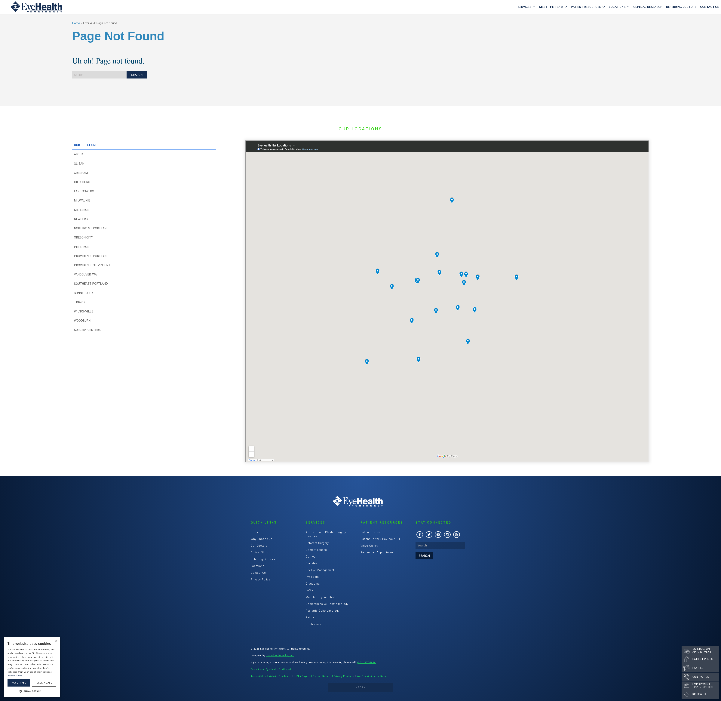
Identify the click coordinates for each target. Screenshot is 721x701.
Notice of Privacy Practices (338, 676)
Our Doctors (259, 545)
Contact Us (709, 7)
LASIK (310, 590)
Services (524, 7)
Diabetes (311, 563)
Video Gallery (369, 545)
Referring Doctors (681, 7)
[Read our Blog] (456, 534)
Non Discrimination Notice (372, 676)
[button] (32, 691)
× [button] (55, 640)
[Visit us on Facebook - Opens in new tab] (420, 534)
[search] (137, 74)
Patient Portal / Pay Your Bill (380, 539)
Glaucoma (313, 583)
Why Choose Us (261, 539)
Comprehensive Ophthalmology (327, 604)
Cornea (310, 556)
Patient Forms (370, 532)
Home (76, 23)
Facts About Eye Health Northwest (271, 669)
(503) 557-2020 (366, 662)
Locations (617, 7)
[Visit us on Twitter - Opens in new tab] (429, 534)
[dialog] (32, 667)
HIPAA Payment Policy (307, 676)
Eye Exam (312, 577)
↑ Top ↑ (360, 687)
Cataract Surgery (317, 543)
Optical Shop (259, 552)
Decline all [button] (44, 682)
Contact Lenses (316, 550)
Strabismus (313, 624)
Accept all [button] (19, 682)
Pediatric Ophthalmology (322, 610)
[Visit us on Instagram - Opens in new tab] (447, 534)
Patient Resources (586, 7)
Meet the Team (551, 7)
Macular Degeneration (321, 597)
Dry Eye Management (320, 570)
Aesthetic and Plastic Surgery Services (326, 534)
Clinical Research (647, 7)
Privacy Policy (260, 579)
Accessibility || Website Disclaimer (272, 676)
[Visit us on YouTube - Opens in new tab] (438, 534)
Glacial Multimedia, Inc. (280, 655)
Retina (310, 617)
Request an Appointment (377, 552)
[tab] (144, 145)
